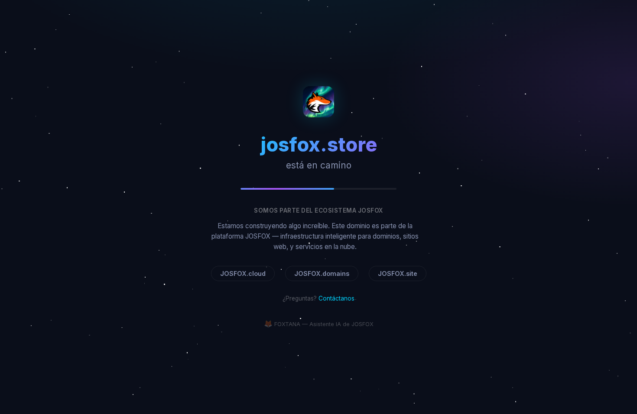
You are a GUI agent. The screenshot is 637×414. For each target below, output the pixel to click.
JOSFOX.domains (321, 273)
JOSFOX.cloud (243, 273)
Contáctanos (336, 298)
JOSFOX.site (397, 273)
